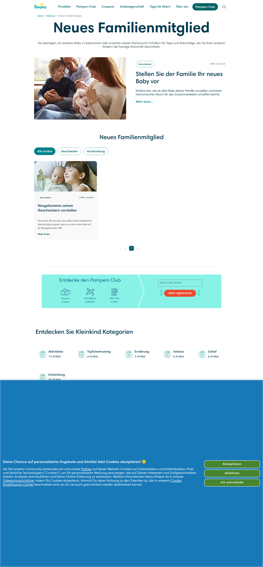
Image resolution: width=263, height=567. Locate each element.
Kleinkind (51, 16)
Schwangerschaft (132, 6)
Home (40, 16)
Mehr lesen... (144, 101)
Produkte (64, 6)
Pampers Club (86, 6)
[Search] (224, 6)
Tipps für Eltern (160, 6)
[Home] (40, 6)
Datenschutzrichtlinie (18, 481)
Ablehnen (232, 473)
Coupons (108, 6)
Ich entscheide (232, 482)
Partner (86, 469)
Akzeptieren (232, 464)
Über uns (182, 6)
